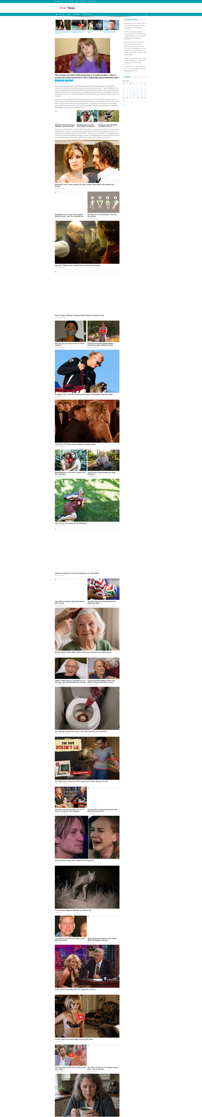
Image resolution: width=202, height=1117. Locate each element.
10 (123, 92)
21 (138, 94)
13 (134, 92)
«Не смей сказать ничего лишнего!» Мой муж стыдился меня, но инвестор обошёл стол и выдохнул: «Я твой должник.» (135, 25)
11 (127, 92)
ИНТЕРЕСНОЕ (83, 1)
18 (127, 94)
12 (130, 92)
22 (141, 94)
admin (69, 83)
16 (145, 92)
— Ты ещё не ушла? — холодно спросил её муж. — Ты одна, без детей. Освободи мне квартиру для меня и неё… (135, 68)
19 (130, 94)
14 (138, 92)
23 (145, 94)
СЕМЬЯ (76, 1)
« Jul (123, 104)
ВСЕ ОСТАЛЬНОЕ (92, 1)
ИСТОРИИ (71, 1)
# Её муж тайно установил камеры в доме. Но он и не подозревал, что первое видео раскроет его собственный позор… (135, 60)
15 (141, 92)
